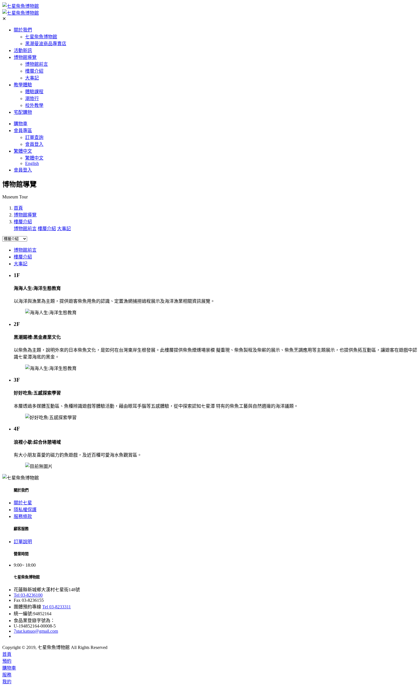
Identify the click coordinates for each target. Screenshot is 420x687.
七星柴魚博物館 (41, 36)
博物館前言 (36, 64)
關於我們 (23, 29)
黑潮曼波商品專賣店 (45, 43)
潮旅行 (32, 98)
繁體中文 (23, 151)
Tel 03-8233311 (56, 606)
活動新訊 (23, 50)
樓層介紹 (34, 71)
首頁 (18, 208)
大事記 (32, 77)
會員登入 (34, 144)
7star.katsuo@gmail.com (36, 631)
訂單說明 (23, 541)
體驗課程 (34, 91)
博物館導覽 (25, 57)
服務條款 (23, 516)
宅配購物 (23, 112)
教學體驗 (23, 84)
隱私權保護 (25, 509)
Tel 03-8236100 (28, 595)
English (32, 163)
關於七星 (23, 502)
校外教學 (34, 105)
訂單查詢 (34, 137)
